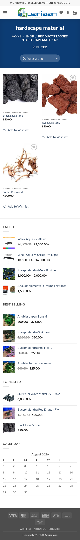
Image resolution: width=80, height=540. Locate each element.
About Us (40, 528)
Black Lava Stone (13, 115)
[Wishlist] (61, 12)
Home (16, 36)
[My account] (68, 12)
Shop (30, 36)
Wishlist (25, 528)
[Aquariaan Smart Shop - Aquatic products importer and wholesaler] (37, 12)
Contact (54, 528)
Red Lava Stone (51, 122)
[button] (5, 12)
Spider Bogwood (13, 192)
